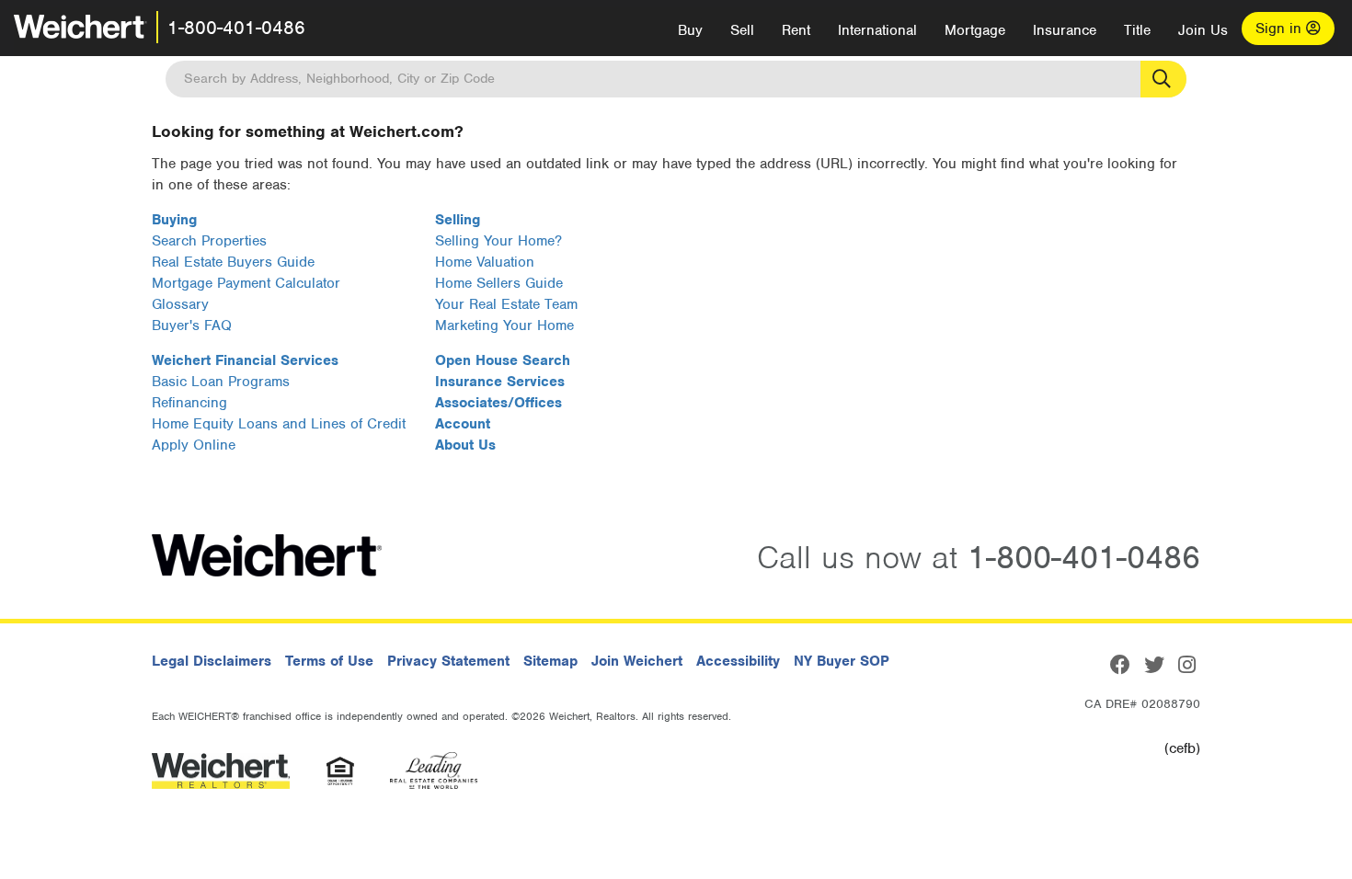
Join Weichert (636, 661)
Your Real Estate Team (506, 304)
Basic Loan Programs (221, 381)
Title (1137, 30)
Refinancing (189, 403)
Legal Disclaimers (211, 661)
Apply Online (193, 445)
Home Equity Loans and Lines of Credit (279, 424)
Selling (457, 220)
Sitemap (550, 661)
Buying (174, 220)
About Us (465, 445)
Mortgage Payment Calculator (246, 283)
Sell (742, 30)
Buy (690, 30)
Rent (796, 30)
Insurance (1064, 30)
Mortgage (975, 30)
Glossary (180, 304)
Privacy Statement (448, 661)
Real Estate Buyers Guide (233, 262)
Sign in (1280, 28)
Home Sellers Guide (499, 283)
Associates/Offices (498, 403)
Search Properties (209, 241)
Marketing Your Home (504, 325)
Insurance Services (500, 381)
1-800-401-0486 (236, 28)
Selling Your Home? (498, 241)
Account (462, 424)
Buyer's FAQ (192, 325)
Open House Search (502, 360)
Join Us (1203, 30)
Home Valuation (484, 262)
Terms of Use (329, 661)
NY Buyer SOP (841, 661)
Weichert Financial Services (245, 360)
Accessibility (738, 661)
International (877, 30)
